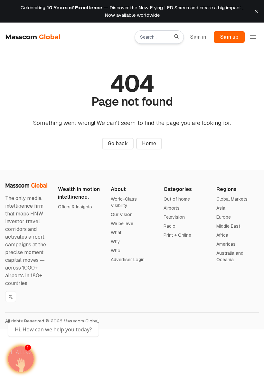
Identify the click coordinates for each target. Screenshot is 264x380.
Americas (226, 244)
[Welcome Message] (21, 359)
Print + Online (177, 235)
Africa (222, 235)
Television (174, 217)
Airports (172, 208)
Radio (169, 226)
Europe (223, 217)
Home (149, 143)
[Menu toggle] (253, 37)
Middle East (228, 226)
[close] (256, 11)
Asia (220, 208)
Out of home (177, 199)
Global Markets (232, 199)
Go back (118, 143)
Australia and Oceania (229, 256)
